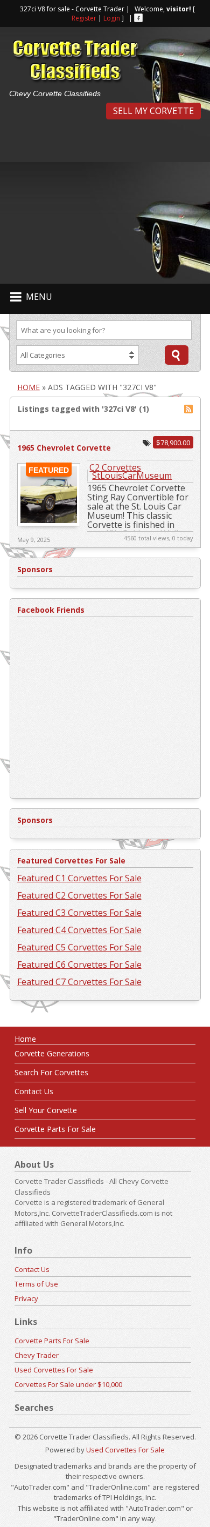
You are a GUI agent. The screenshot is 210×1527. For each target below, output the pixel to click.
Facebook (138, 18)
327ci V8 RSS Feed (188, 409)
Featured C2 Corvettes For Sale (79, 895)
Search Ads (176, 355)
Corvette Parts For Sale (55, 1129)
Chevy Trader (37, 1355)
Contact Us (34, 1091)
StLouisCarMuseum (132, 475)
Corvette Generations (52, 1053)
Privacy (26, 1298)
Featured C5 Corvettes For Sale (79, 947)
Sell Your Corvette (46, 1110)
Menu (39, 297)
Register (84, 18)
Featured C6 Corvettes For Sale (79, 964)
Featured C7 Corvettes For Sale (79, 982)
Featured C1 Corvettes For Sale (79, 878)
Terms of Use (36, 1284)
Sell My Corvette (153, 111)
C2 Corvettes (115, 467)
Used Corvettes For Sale (54, 1370)
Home (28, 387)
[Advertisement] (105, 200)
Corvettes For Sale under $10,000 (68, 1384)
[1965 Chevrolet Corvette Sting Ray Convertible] (48, 523)
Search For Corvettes (51, 1072)
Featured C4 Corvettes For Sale (79, 930)
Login (111, 18)
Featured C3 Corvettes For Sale (79, 913)
